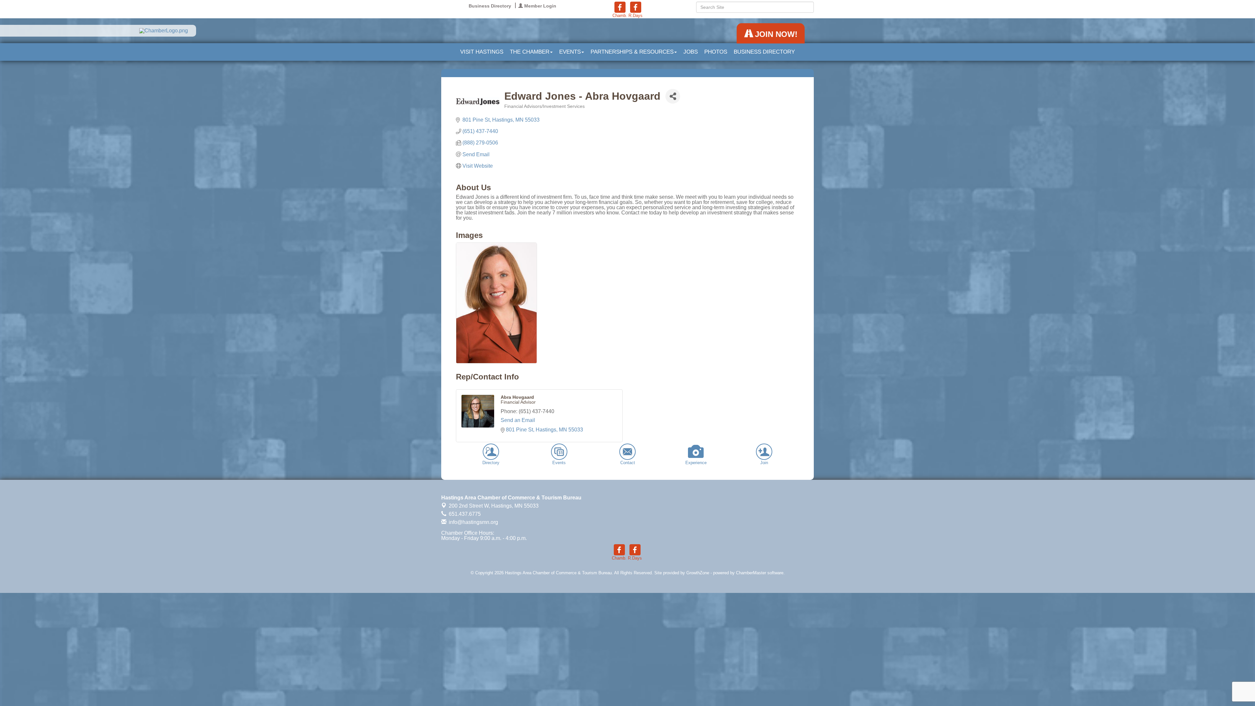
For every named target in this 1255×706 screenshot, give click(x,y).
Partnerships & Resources (632, 52)
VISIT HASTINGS (481, 52)
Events (570, 52)
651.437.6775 (464, 514)
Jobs (690, 52)
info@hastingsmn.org (472, 522)
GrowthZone (697, 572)
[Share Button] (672, 96)
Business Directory (764, 52)
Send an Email (518, 420)
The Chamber (529, 52)
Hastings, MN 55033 (494, 506)
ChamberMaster (751, 572)
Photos (715, 52)
